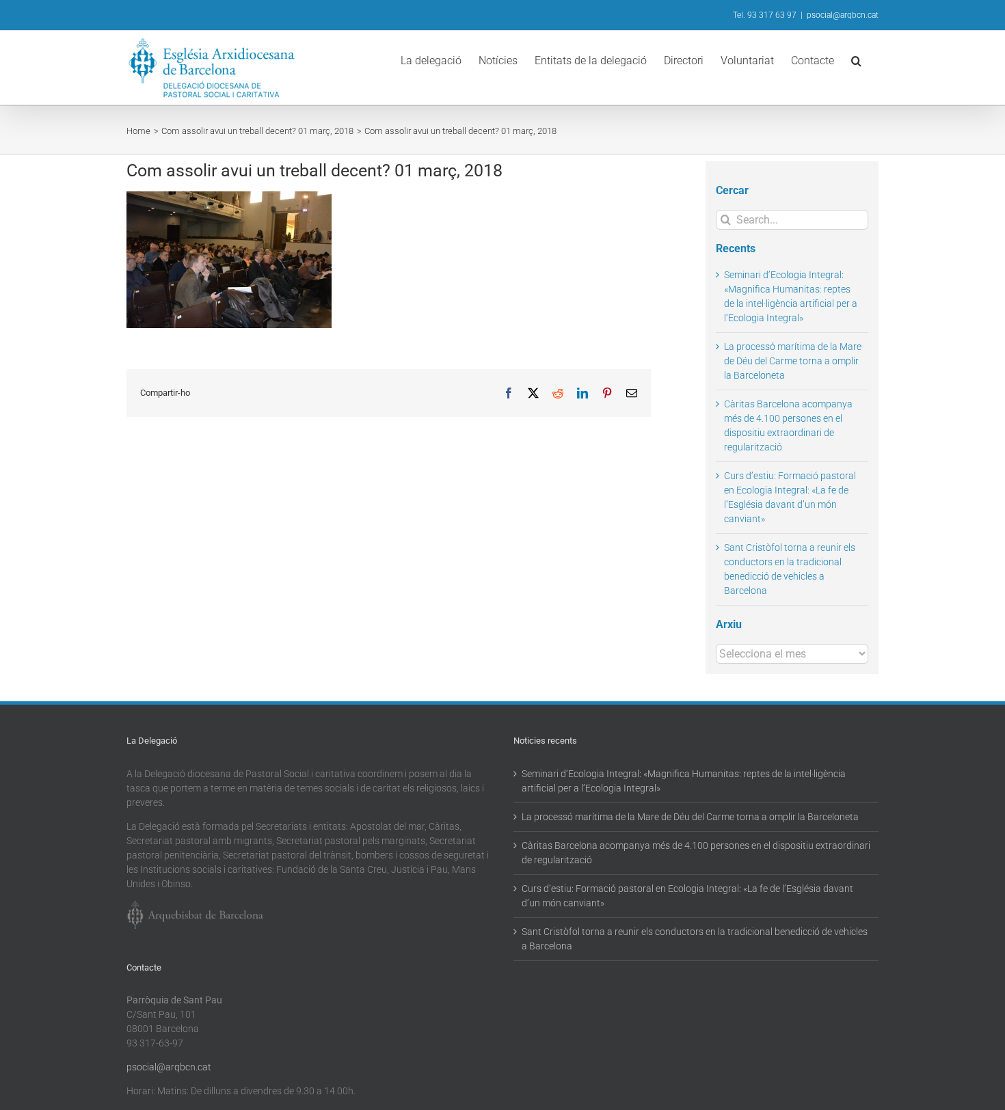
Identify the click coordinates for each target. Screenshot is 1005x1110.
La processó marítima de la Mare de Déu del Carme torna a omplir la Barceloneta (792, 361)
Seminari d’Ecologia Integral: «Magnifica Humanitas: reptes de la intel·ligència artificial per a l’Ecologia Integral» (684, 781)
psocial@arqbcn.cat (843, 15)
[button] (856, 59)
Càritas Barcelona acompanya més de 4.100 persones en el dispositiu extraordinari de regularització (696, 852)
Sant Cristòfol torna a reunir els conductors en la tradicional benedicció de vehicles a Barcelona (695, 938)
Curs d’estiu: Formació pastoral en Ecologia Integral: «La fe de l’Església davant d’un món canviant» (687, 895)
